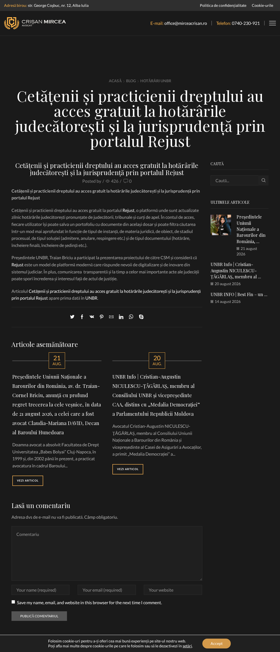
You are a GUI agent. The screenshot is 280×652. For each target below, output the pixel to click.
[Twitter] (73, 317)
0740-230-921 (246, 23)
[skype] (140, 317)
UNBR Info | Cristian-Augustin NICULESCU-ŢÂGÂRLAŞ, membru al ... (236, 270)
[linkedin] (121, 317)
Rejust (128, 210)
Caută (263, 180)
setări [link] (187, 646)
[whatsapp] (131, 317)
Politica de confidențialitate (223, 5)
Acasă (115, 80)
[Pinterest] (101, 317)
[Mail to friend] (111, 317)
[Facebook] (82, 317)
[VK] (92, 317)
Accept (217, 643)
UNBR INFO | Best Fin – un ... (239, 294)
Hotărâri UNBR (155, 80)
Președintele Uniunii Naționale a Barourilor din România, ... (251, 229)
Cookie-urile (262, 5)
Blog (131, 80)
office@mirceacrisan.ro (185, 23)
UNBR (91, 297)
